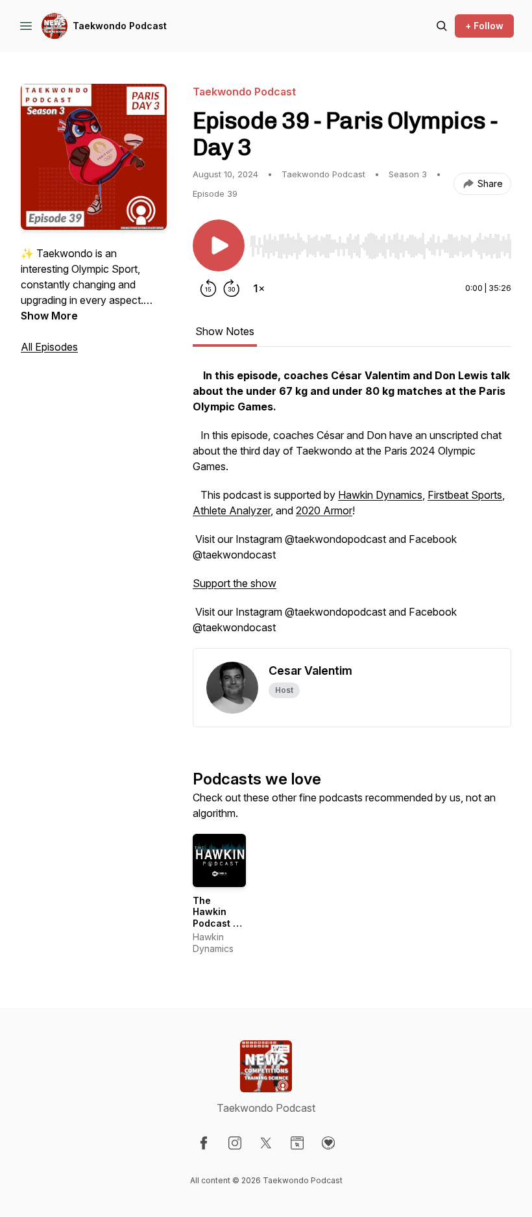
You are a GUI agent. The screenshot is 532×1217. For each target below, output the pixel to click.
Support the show (234, 583)
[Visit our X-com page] (266, 1142)
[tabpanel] (352, 508)
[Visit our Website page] (297, 1142)
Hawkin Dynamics (380, 494)
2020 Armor (324, 510)
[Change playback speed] (259, 288)
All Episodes (49, 346)
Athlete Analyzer (232, 510)
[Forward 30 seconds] (232, 288)
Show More (49, 315)
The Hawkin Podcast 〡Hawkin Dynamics (217, 923)
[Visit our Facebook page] (203, 1142)
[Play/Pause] (219, 245)
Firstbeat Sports (465, 494)
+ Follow (484, 25)
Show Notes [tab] (224, 331)
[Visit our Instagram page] (234, 1142)
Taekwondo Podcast (120, 25)
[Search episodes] (442, 26)
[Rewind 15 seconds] (208, 288)
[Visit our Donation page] (328, 1142)
